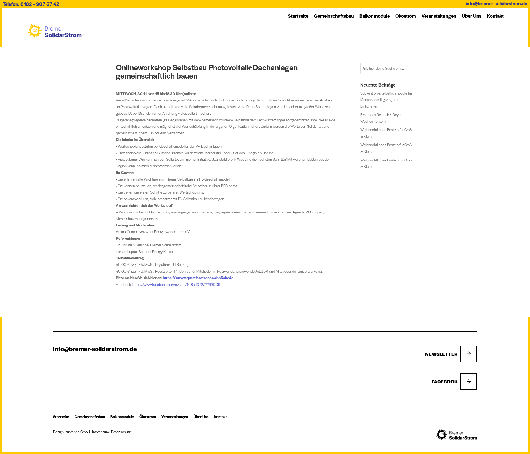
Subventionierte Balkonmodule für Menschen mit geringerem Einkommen (386, 99)
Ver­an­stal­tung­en (439, 15)
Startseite (298, 15)
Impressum (100, 431)
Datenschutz (121, 431)
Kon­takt (495, 15)
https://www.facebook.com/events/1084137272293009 (176, 284)
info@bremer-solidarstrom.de (496, 3)
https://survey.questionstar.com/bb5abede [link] (198, 277)
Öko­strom (405, 15)
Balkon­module (374, 15)
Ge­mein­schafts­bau (334, 15)
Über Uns (471, 15)
